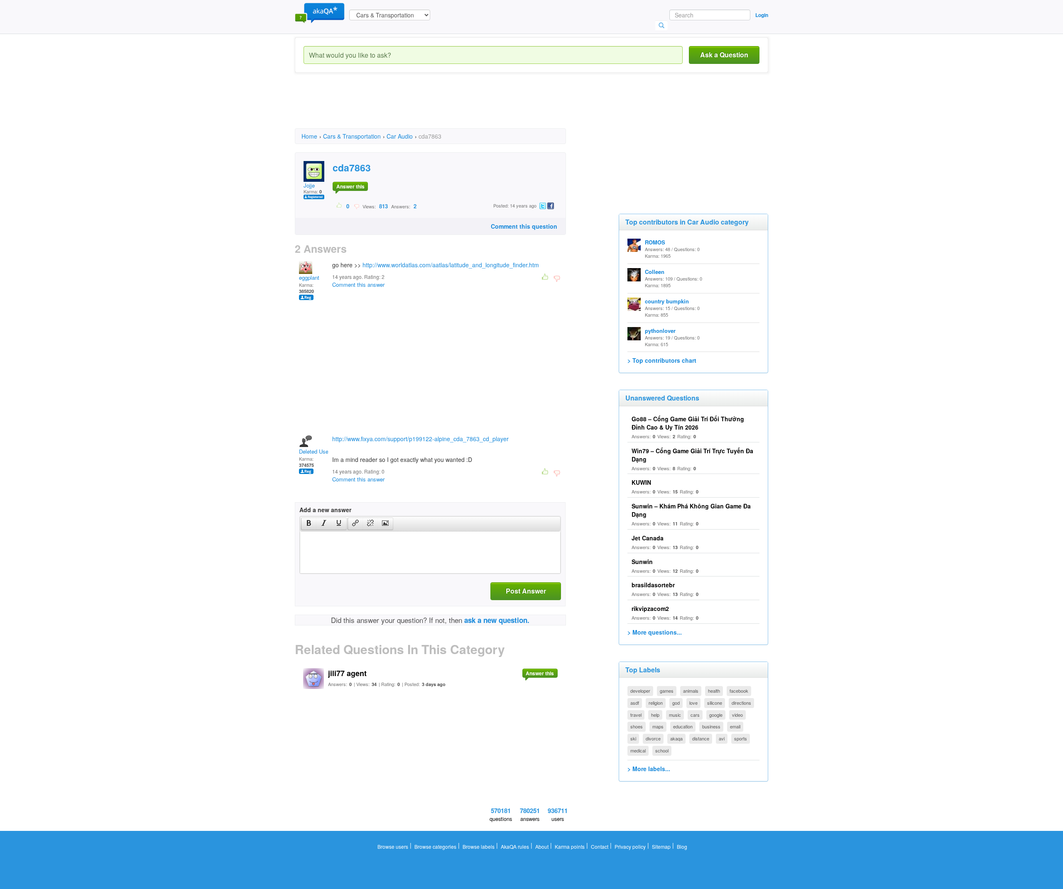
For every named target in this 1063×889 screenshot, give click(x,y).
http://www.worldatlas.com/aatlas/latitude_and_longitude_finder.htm (450, 265)
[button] (308, 524)
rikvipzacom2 (650, 608)
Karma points (570, 846)
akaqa (676, 738)
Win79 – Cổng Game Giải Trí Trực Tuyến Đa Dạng (692, 455)
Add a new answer (325, 510)
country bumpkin (667, 301)
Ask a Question (724, 54)
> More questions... (654, 632)
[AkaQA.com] (320, 12)
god (676, 702)
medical (638, 750)
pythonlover (660, 331)
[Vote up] (339, 206)
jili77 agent (347, 673)
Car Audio (400, 136)
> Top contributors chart (661, 360)
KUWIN (641, 482)
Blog (682, 846)
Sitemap (661, 846)
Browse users (392, 846)
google (716, 714)
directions (741, 702)
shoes (636, 726)
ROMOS (655, 242)
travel (636, 714)
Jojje (309, 185)
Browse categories (435, 846)
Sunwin (642, 561)
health (714, 690)
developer (640, 690)
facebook (739, 690)
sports (740, 738)
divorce (653, 738)
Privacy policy (630, 846)
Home (309, 136)
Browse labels (479, 846)
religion (656, 702)
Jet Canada (648, 538)
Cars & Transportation (352, 136)
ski (633, 738)
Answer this (350, 186)
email (735, 726)
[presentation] (308, 524)
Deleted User (314, 451)
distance (700, 738)
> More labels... (648, 768)
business (711, 726)
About (542, 846)
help (655, 714)
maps (658, 726)
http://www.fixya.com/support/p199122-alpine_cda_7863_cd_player (420, 439)
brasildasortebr (653, 585)
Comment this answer (358, 284)
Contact (599, 846)
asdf (634, 702)
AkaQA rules (515, 846)
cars (695, 714)
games (667, 690)
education (683, 726)
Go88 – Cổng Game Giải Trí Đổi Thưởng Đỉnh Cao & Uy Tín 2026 (688, 423)
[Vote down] (356, 206)
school (662, 750)
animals (690, 690)
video (737, 714)
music (675, 714)
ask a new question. (496, 620)
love (693, 702)
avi (722, 738)
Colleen (654, 272)
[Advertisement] (446, 108)
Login (761, 15)
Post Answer (526, 591)
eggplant (309, 277)
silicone (714, 702)
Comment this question (524, 226)
